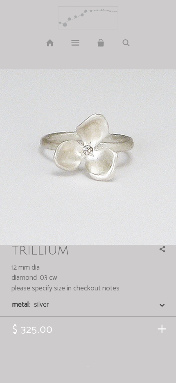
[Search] (126, 43)
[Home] (49, 43)
